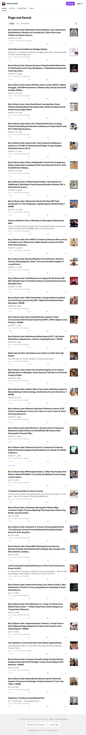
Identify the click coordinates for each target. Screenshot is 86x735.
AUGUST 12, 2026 (15, 248)
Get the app (54, 725)
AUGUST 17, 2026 (15, 151)
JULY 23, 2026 (13, 687)
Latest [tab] (11, 24)
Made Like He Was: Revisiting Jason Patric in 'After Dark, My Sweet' (36, 354)
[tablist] (19, 23)
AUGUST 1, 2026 (14, 456)
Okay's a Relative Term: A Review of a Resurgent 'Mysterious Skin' (36, 221)
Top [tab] (17, 24)
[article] (43, 36)
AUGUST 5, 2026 (14, 378)
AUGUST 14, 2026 (15, 209)
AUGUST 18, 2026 (15, 132)
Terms (51, 719)
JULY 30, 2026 (13, 516)
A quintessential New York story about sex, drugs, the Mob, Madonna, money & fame (35, 647)
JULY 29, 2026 (13, 535)
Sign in (80, 3)
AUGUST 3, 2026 (14, 417)
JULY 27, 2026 (13, 593)
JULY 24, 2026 (13, 667)
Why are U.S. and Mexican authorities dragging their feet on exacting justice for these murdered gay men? (37, 53)
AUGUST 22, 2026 (15, 38)
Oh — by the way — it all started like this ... (24, 701)
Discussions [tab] (25, 24)
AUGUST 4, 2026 (14, 397)
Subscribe (70, 4)
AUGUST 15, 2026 (15, 190)
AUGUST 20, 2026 (15, 93)
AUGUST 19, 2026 (15, 112)
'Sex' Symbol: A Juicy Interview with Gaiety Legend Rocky (35, 643)
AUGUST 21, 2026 (15, 74)
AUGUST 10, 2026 (15, 286)
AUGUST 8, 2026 (14, 306)
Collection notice (61, 719)
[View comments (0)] (28, 43)
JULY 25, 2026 (13, 612)
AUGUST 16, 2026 (15, 171)
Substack (32, 730)
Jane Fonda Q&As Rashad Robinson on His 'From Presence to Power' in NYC (36, 567)
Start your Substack (37, 725)
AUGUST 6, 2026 (14, 342)
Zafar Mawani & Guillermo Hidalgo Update (27, 49)
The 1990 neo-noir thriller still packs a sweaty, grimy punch (31, 359)
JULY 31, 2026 (13, 480)
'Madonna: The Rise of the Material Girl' (26, 698)
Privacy (45, 719)
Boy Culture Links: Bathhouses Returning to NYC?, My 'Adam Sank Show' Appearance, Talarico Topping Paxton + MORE (36, 337)
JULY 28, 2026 (13, 554)
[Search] (75, 23)
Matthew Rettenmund (24, 41)
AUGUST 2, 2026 (14, 436)
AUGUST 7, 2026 (14, 325)
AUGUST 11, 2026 (15, 267)
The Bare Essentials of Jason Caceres (25, 491)
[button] (4, 8)
